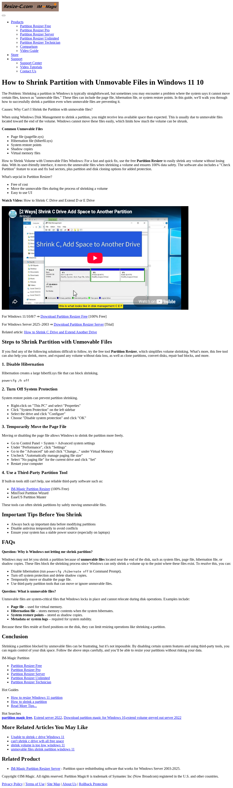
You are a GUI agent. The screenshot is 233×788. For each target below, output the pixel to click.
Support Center (31, 63)
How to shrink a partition (29, 702)
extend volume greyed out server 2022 (153, 718)
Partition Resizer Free (35, 26)
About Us (69, 784)
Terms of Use (35, 784)
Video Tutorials (31, 67)
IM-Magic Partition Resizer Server (35, 768)
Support (16, 59)
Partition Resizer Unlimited (39, 38)
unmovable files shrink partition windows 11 (43, 749)
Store (14, 55)
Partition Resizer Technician (40, 42)
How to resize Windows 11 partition (37, 697)
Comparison (29, 46)
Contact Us (28, 71)
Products (17, 22)
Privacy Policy (12, 784)
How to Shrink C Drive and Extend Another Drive (60, 332)
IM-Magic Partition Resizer (30, 489)
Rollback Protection (93, 784)
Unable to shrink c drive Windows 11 (37, 737)
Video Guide (29, 51)
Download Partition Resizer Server (79, 324)
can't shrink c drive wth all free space (37, 741)
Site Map (53, 784)
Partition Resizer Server (37, 34)
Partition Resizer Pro (35, 30)
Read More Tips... (24, 706)
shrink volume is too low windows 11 (38, 745)
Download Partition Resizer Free (64, 316)
